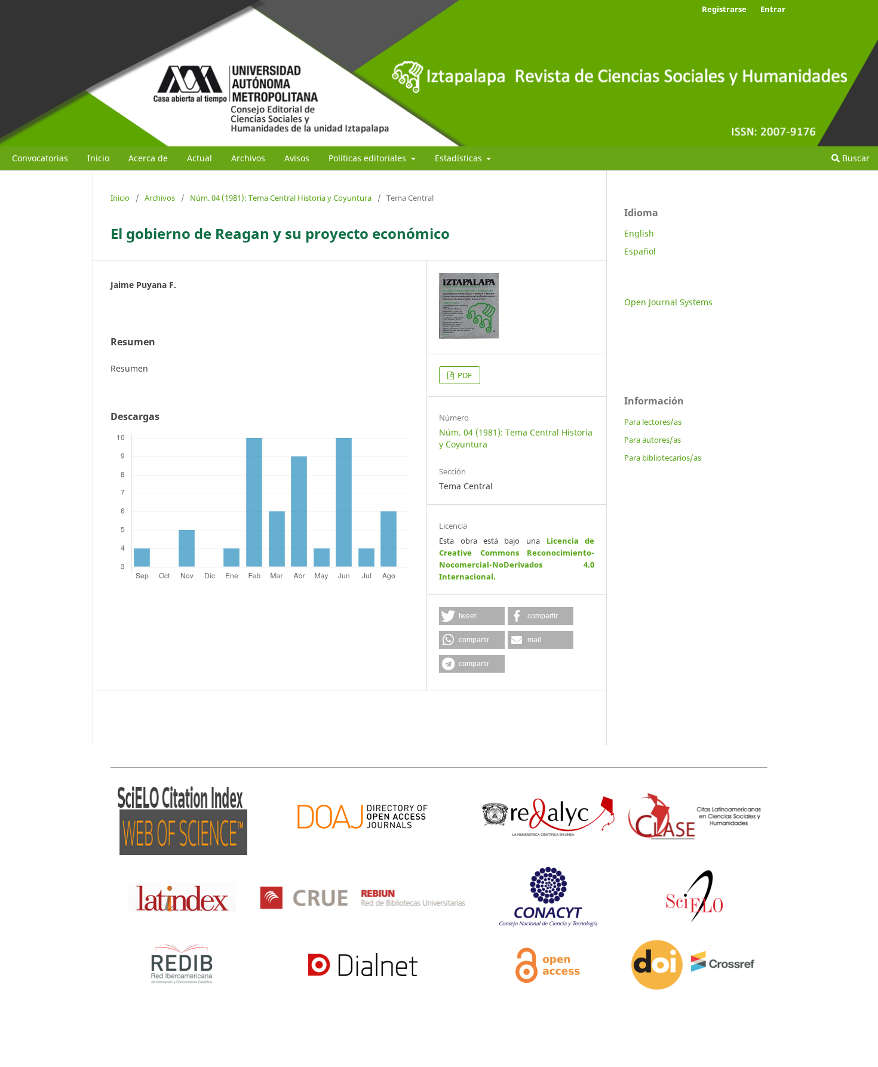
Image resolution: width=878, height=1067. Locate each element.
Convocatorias (40, 158)
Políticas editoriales (369, 158)
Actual (199, 158)
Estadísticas (459, 158)
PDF (464, 375)
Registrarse (724, 9)
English (639, 233)
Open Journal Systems (668, 302)
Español (640, 251)
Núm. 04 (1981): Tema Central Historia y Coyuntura (281, 197)
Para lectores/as (652, 421)
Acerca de (148, 158)
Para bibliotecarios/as (662, 457)
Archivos (248, 158)
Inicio (98, 158)
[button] (472, 616)
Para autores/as (652, 439)
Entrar (772, 9)
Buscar (855, 158)
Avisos (296, 158)
